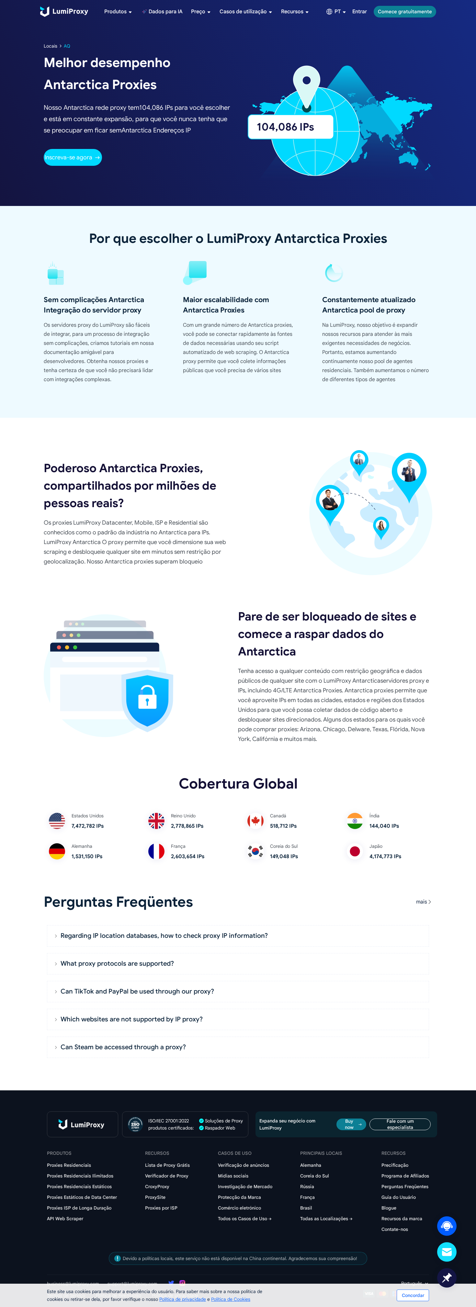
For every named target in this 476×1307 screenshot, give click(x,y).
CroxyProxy (157, 1186)
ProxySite (155, 1197)
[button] (238, 936)
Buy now (349, 1124)
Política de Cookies (230, 1299)
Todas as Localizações (324, 1219)
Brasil (306, 1208)
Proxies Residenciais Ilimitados (80, 1176)
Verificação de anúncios (243, 1165)
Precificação (394, 1165)
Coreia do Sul (314, 1176)
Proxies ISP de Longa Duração (79, 1208)
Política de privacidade (182, 1299)
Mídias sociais (233, 1176)
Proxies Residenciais (69, 1165)
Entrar (359, 11)
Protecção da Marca (239, 1197)
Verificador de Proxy (166, 1176)
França (307, 1197)
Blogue (388, 1208)
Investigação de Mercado (245, 1186)
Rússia (307, 1186)
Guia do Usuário (398, 1197)
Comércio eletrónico (239, 1208)
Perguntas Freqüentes (404, 1186)
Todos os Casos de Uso (242, 1219)
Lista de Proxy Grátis (167, 1165)
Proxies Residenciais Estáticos (79, 1186)
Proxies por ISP (161, 1208)
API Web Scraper (65, 1219)
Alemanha (310, 1165)
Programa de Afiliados (405, 1176)
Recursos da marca (401, 1219)
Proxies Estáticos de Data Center (82, 1197)
